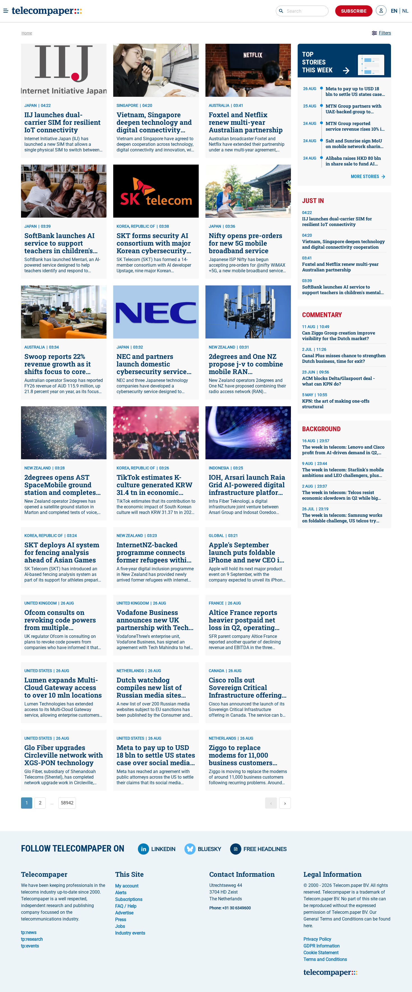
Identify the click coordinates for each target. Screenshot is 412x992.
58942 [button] (67, 803)
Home (27, 33)
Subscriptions (128, 899)
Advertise (124, 912)
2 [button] (40, 803)
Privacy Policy (317, 939)
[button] (381, 11)
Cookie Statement (321, 952)
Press (120, 919)
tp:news (28, 932)
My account (126, 886)
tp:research (32, 939)
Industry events (130, 933)
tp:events (30, 946)
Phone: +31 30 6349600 (230, 908)
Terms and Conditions (325, 959)
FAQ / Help (125, 906)
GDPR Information (322, 946)
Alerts (120, 892)
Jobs (120, 926)
